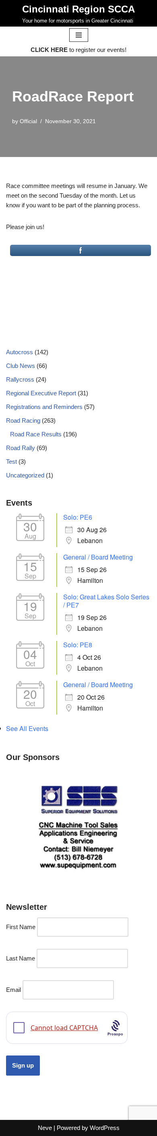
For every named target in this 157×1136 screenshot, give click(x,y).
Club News (20, 365)
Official (28, 121)
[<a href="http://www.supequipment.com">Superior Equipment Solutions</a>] (78, 826)
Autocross (19, 352)
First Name (20, 926)
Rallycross (20, 379)
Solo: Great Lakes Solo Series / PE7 (106, 600)
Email (13, 989)
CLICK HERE (49, 49)
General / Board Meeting (98, 557)
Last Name (20, 958)
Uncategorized (25, 475)
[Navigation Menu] (78, 35)
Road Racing (23, 420)
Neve (45, 1127)
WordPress (105, 1127)
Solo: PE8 (77, 644)
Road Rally (20, 447)
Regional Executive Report (41, 393)
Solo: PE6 (77, 517)
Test (11, 461)
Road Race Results (36, 434)
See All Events (27, 728)
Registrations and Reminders (44, 406)
